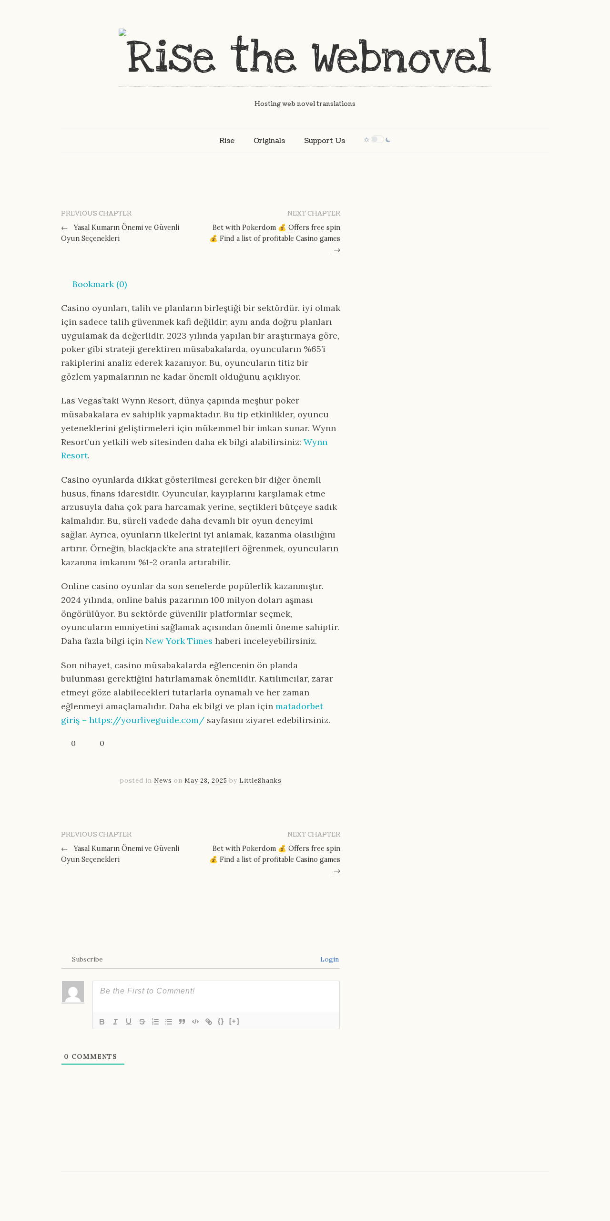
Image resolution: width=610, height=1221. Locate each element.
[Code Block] (195, 1021)
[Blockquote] (182, 1021)
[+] (234, 1020)
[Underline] (128, 1021)
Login (328, 959)
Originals (269, 140)
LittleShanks (260, 780)
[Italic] (115, 1021)
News (163, 780)
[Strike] (142, 1021)
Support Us (324, 140)
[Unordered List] (168, 1021)
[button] (94, 284)
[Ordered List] (155, 1021)
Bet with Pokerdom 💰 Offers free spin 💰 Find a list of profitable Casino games (274, 238)
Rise (226, 140)
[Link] (208, 1021)
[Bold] (102, 1021)
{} (221, 1020)
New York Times (179, 640)
